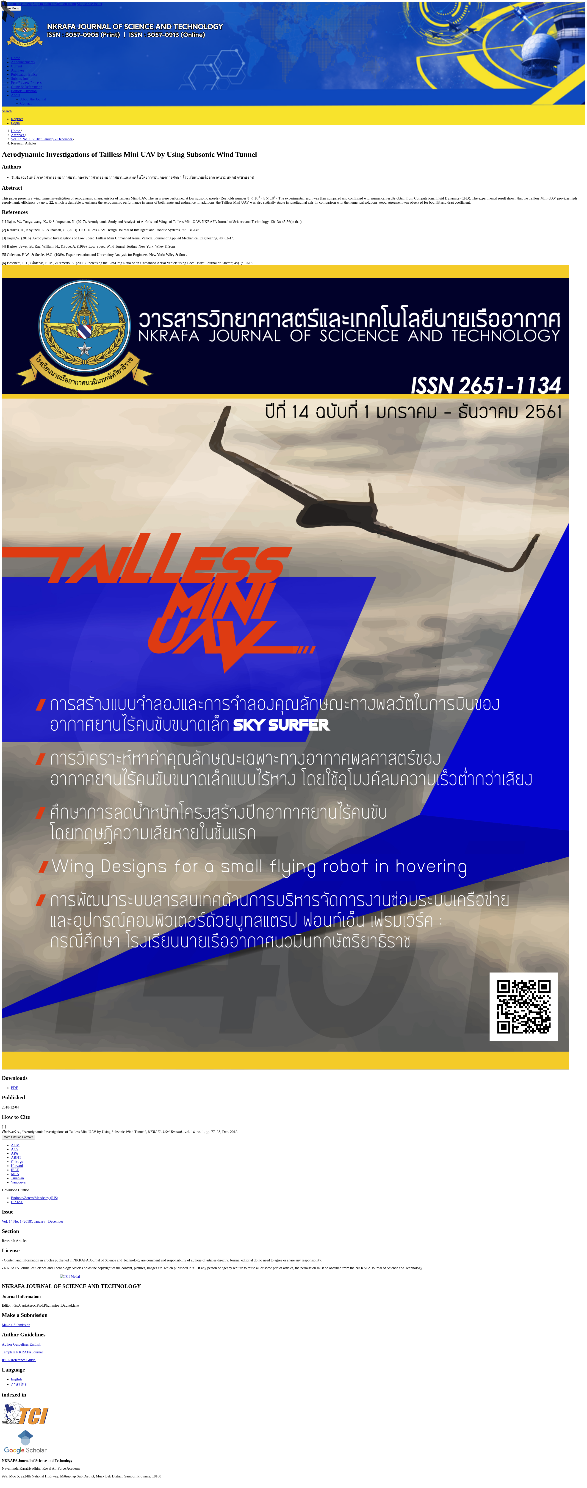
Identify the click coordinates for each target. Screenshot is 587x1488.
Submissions (20, 78)
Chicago (17, 1162)
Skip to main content (17, 4)
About (15, 95)
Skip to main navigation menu (54, 4)
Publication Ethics (24, 74)
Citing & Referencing (26, 87)
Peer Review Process (26, 83)
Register (17, 119)
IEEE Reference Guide (19, 1360)
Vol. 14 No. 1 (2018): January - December (42, 139)
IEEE (15, 1170)
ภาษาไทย (19, 1384)
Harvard (17, 1166)
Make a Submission (16, 1325)
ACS (14, 1149)
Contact (25, 103)
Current (16, 66)
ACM (15, 1145)
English (16, 1379)
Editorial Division (24, 91)
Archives (17, 70)
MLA (15, 1174)
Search (7, 111)
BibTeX (17, 1202)
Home (15, 58)
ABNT (16, 1157)
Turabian (17, 1178)
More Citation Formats (18, 1137)
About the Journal (33, 99)
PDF (14, 1088)
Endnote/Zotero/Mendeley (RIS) (34, 1198)
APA (14, 1153)
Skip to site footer (89, 4)
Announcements (23, 62)
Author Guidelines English (21, 1344)
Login (15, 123)
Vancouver (19, 1182)
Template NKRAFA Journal (22, 1352)
